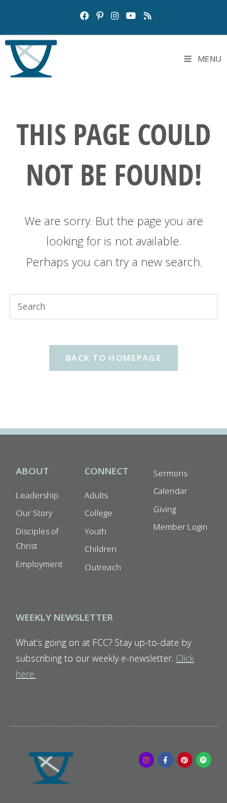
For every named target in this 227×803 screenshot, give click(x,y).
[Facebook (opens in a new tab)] (84, 15)
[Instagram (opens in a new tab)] (114, 15)
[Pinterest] (184, 759)
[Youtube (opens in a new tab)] (131, 15)
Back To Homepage (113, 357)
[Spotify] (203, 759)
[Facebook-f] (165, 759)
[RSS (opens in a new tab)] (145, 15)
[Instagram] (146, 759)
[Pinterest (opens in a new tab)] (100, 15)
